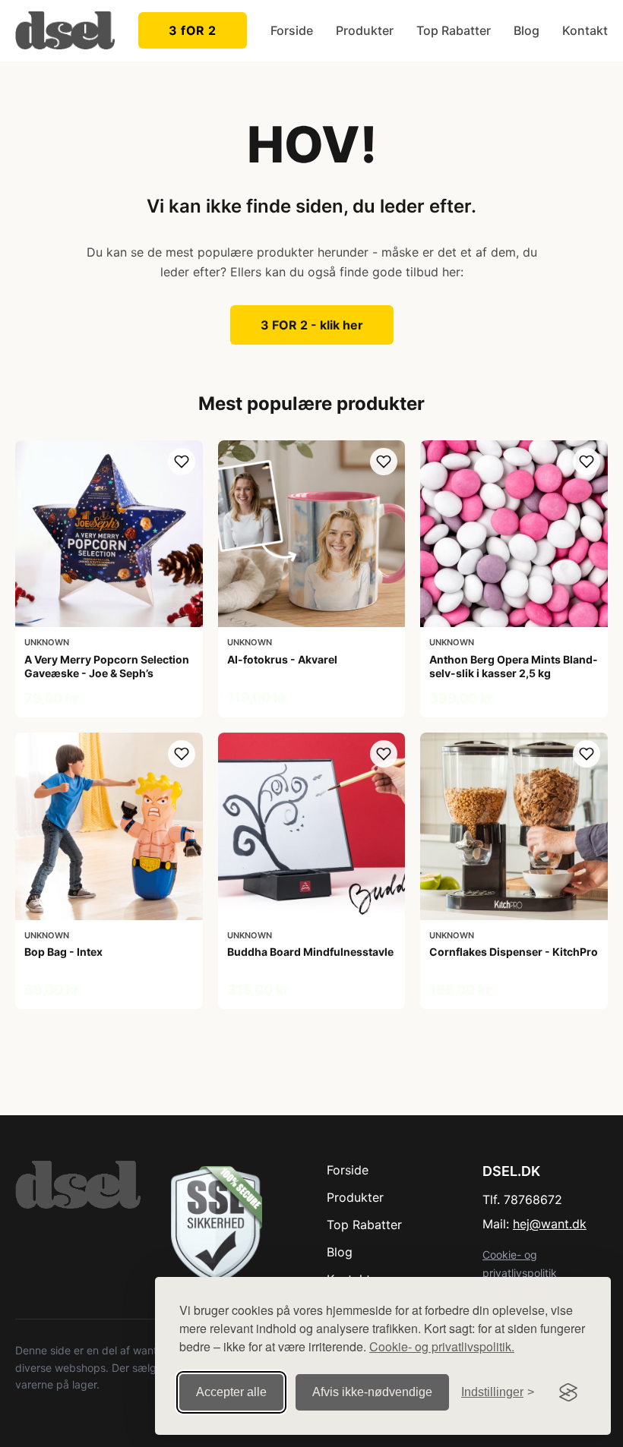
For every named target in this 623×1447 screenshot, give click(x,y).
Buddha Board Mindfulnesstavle (310, 951)
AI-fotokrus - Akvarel (282, 659)
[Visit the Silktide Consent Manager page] (568, 1392)
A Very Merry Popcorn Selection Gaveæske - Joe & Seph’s (106, 666)
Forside (291, 30)
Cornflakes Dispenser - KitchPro (513, 951)
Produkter (365, 30)
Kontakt (585, 30)
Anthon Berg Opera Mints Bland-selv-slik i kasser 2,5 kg (513, 666)
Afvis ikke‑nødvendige (372, 1392)
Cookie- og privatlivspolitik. (441, 1346)
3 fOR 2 (193, 30)
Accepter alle (231, 1392)
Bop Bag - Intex (63, 951)
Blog (526, 30)
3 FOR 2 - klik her (312, 325)
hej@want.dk (550, 1223)
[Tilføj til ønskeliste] (181, 461)
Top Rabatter (453, 30)
